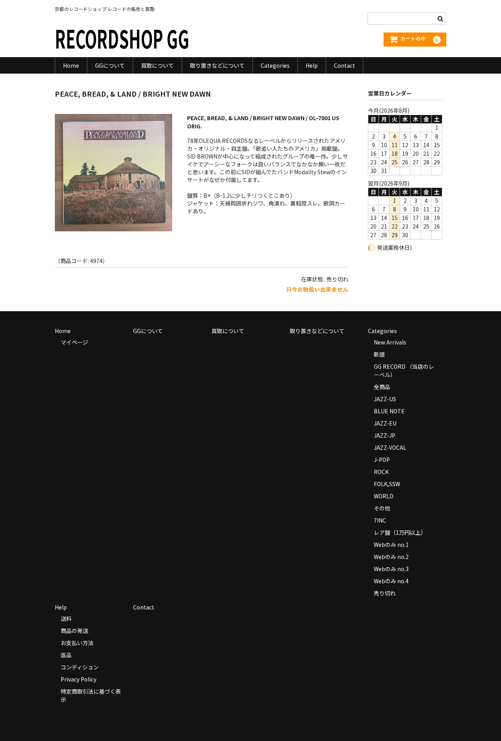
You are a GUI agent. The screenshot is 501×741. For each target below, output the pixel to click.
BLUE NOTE (389, 411)
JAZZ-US (385, 399)
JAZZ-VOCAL (390, 447)
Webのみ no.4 (391, 581)
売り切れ (385, 593)
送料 (66, 618)
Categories (275, 65)
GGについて (110, 65)
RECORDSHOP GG (122, 38)
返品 (66, 655)
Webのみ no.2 (391, 557)
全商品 (382, 387)
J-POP (382, 459)
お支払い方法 (77, 643)
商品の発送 (74, 631)
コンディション (80, 667)
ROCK (381, 472)
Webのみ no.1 (391, 544)
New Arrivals (390, 342)
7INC (380, 520)
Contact (344, 65)
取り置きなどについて (217, 65)
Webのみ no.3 (391, 569)
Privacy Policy (78, 679)
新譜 (379, 354)
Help (312, 65)
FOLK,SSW (387, 484)
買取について (157, 65)
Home (71, 65)
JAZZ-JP (384, 435)
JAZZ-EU (385, 423)
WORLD (383, 496)
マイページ (74, 342)
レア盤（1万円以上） (400, 532)
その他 (382, 508)
